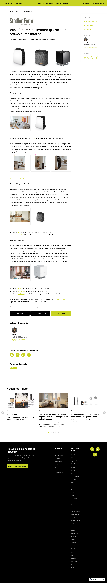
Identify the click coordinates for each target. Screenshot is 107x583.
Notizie (40, 3)
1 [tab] (48, 432)
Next (104, 412)
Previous (2, 412)
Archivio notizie (59, 455)
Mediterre (73, 536)
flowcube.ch (99, 3)
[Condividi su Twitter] (18, 355)
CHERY (73, 483)
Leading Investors (76, 524)
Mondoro (73, 542)
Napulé (73, 546)
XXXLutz (73, 568)
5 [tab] (58, 432)
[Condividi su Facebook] (29, 355)
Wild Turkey (74, 561)
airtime (73, 454)
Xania (72, 564)
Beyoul (73, 467)
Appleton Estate (75, 461)
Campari (73, 479)
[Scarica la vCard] (37, 328)
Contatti (65, 3)
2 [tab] (51, 432)
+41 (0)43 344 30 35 (17, 340)
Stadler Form (13, 367)
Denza (72, 492)
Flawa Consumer (75, 501)
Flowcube (73, 505)
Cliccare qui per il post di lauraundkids (22, 179)
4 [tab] (55, 432)
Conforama (74, 498)
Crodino (73, 486)
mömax (73, 539)
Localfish (73, 530)
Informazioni (49, 3)
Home (56, 452)
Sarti (72, 555)
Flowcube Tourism (76, 508)
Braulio (73, 470)
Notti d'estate (12, 414)
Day (72, 489)
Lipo (72, 527)
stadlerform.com (61, 299)
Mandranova (74, 533)
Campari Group (75, 476)
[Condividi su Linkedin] (23, 355)
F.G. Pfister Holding (76, 511)
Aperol (72, 457)
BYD (72, 473)
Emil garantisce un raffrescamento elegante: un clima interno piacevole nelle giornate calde (53, 416)
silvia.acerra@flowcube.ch (19, 339)
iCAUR (73, 517)
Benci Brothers (75, 464)
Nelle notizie (58, 458)
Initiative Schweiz (75, 520)
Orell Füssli (74, 549)
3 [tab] (53, 432)
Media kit (58, 3)
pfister (72, 552)
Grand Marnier (75, 514)
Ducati (72, 495)
